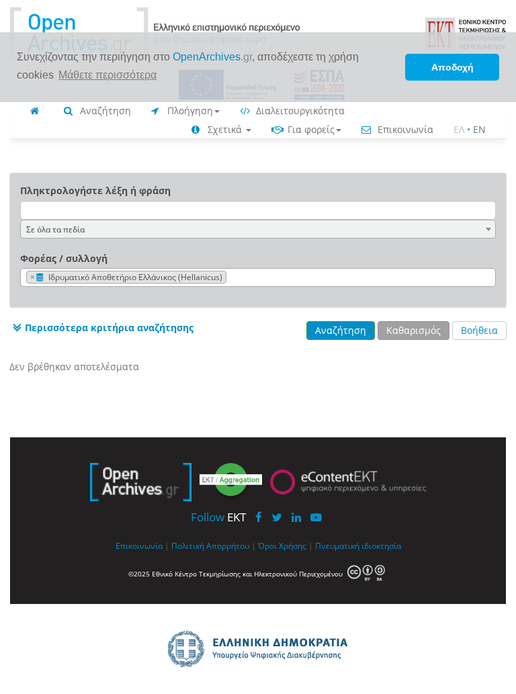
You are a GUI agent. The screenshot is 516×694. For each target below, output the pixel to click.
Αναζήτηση (104, 110)
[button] (101, 328)
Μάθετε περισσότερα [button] (107, 75)
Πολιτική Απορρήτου (210, 545)
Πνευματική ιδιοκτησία (358, 545)
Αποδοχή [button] (452, 67)
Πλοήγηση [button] (189, 110)
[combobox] (258, 229)
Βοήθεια (479, 330)
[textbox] (233, 278)
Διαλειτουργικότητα (299, 110)
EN (479, 129)
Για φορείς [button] (310, 129)
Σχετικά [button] (225, 129)
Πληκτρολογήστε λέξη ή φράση (95, 190)
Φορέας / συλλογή (64, 258)
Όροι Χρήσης (282, 545)
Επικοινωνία (404, 129)
